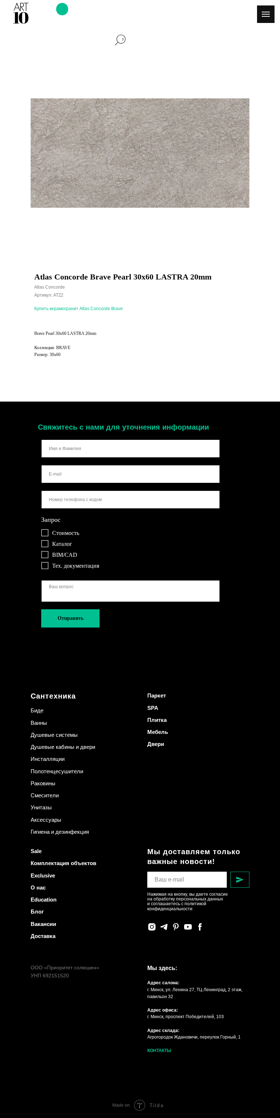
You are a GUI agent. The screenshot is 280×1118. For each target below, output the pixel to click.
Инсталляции (48, 759)
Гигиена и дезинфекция (60, 832)
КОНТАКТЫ (159, 1050)
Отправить (70, 618)
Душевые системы (54, 735)
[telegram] (163, 926)
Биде (37, 710)
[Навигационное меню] (266, 14)
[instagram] (151, 926)
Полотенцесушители (57, 771)
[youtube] (187, 926)
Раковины (43, 783)
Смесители (45, 795)
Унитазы (41, 807)
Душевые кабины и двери (63, 747)
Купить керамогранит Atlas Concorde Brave (78, 308)
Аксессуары (46, 820)
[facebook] (200, 926)
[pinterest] (175, 926)
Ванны (39, 723)
